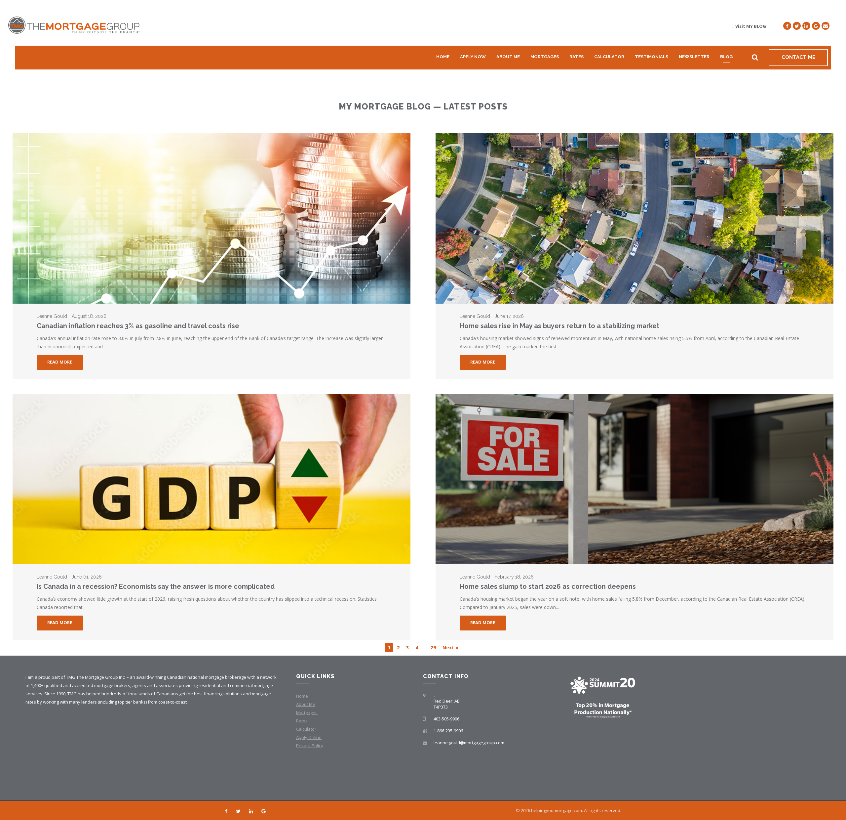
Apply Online (309, 737)
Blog (726, 56)
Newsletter (694, 56)
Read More (59, 362)
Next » (450, 647)
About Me (508, 56)
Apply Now (473, 56)
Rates (576, 56)
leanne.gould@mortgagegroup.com (469, 743)
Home (442, 56)
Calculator (609, 56)
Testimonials (651, 56)
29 (433, 647)
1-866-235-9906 (448, 731)
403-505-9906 (446, 719)
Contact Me (798, 57)
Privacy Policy (309, 746)
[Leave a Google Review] (816, 26)
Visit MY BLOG (750, 26)
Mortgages (544, 56)
